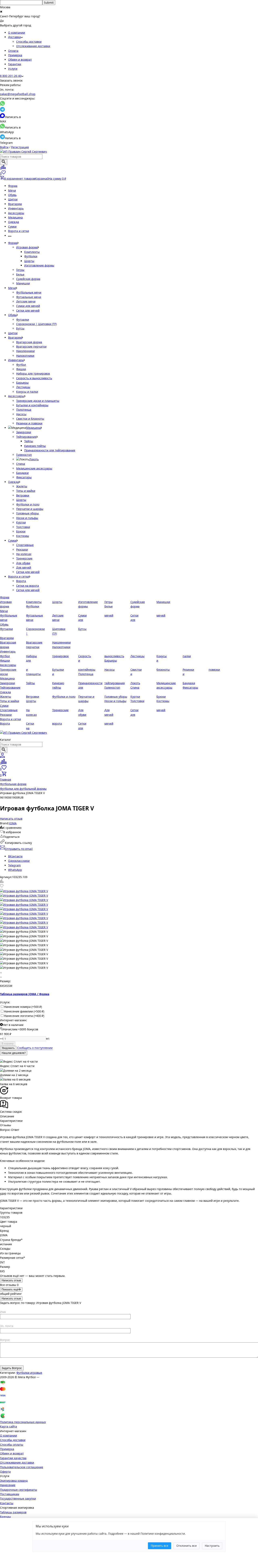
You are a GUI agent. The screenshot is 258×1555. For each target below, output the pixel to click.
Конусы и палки (27, 392)
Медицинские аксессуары (34, 468)
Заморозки (23, 432)
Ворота (21, 581)
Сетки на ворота (27, 585)
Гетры (20, 270)
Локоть (34, 459)
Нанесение (7, 1485)
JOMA (13, 823)
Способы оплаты (11, 1444)
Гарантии (14, 64)
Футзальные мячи (28, 297)
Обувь (12, 195)
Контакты (6, 1503)
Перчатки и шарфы (29, 509)
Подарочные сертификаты (18, 1490)
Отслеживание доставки (33, 46)
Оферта (5, 1471)
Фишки (21, 369)
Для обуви (23, 563)
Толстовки (23, 527)
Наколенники (25, 351)
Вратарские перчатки (31, 346)
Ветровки (22, 495)
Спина (20, 464)
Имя (3, 1312)
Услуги (12, 68)
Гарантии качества (13, 1458)
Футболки (30, 256)
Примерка (15, 55)
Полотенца (23, 409)
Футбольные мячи (28, 292)
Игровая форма (27, 247)
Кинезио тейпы (35, 446)
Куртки (21, 522)
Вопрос (5, 1340)
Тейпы (28, 441)
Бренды (5, 1517)
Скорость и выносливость (34, 378)
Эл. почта (6, 1326)
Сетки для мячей (28, 310)
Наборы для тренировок (33, 373)
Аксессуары (16, 213)
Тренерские (24, 558)
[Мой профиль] (2, 756)
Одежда (13, 222)
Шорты (29, 261)
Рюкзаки (22, 549)
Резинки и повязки (29, 423)
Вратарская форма (29, 342)
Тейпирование (26, 437)
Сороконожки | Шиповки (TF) (36, 324)
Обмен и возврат (20, 59)
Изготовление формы (39, 265)
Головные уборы (27, 513)
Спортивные (25, 545)
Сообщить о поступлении (35, 1048)
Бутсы (20, 328)
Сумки (12, 226)
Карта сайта (8, 1426)
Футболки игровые (29, 1373)
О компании (16, 32)
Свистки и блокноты (30, 419)
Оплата (13, 51)
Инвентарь (16, 208)
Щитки (13, 199)
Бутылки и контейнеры (32, 405)
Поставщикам (9, 1494)
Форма (12, 186)
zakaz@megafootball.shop (17, 94)
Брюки (20, 531)
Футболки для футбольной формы (23, 788)
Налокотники (25, 355)
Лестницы (23, 387)
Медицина (15, 217)
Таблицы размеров (13, 1512)
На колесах (23, 554)
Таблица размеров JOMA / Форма (24, 994)
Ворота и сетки (18, 231)
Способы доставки (29, 42)
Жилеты (21, 486)
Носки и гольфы (27, 518)
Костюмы (22, 536)
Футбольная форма (13, 784)
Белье (20, 274)
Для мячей (23, 567)
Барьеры (22, 382)
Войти (4, 147)
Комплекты (32, 252)
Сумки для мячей (28, 306)
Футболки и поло (27, 504)
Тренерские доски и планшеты (37, 401)
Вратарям (15, 204)
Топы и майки (25, 491)
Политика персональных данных (23, 1422)
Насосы (21, 414)
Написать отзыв (11, 1280)
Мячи (12, 190)
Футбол (21, 365)
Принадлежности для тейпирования (49, 450)
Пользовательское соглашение (21, 1467)
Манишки (23, 283)
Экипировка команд (14, 1480)
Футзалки (22, 319)
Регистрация (20, 147)
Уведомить (8, 1047)
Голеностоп (24, 455)
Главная (5, 779)
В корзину (8, 1043)
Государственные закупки (18, 1498)
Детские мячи (25, 301)
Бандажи (22, 473)
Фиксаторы (24, 477)
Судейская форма (28, 279)
